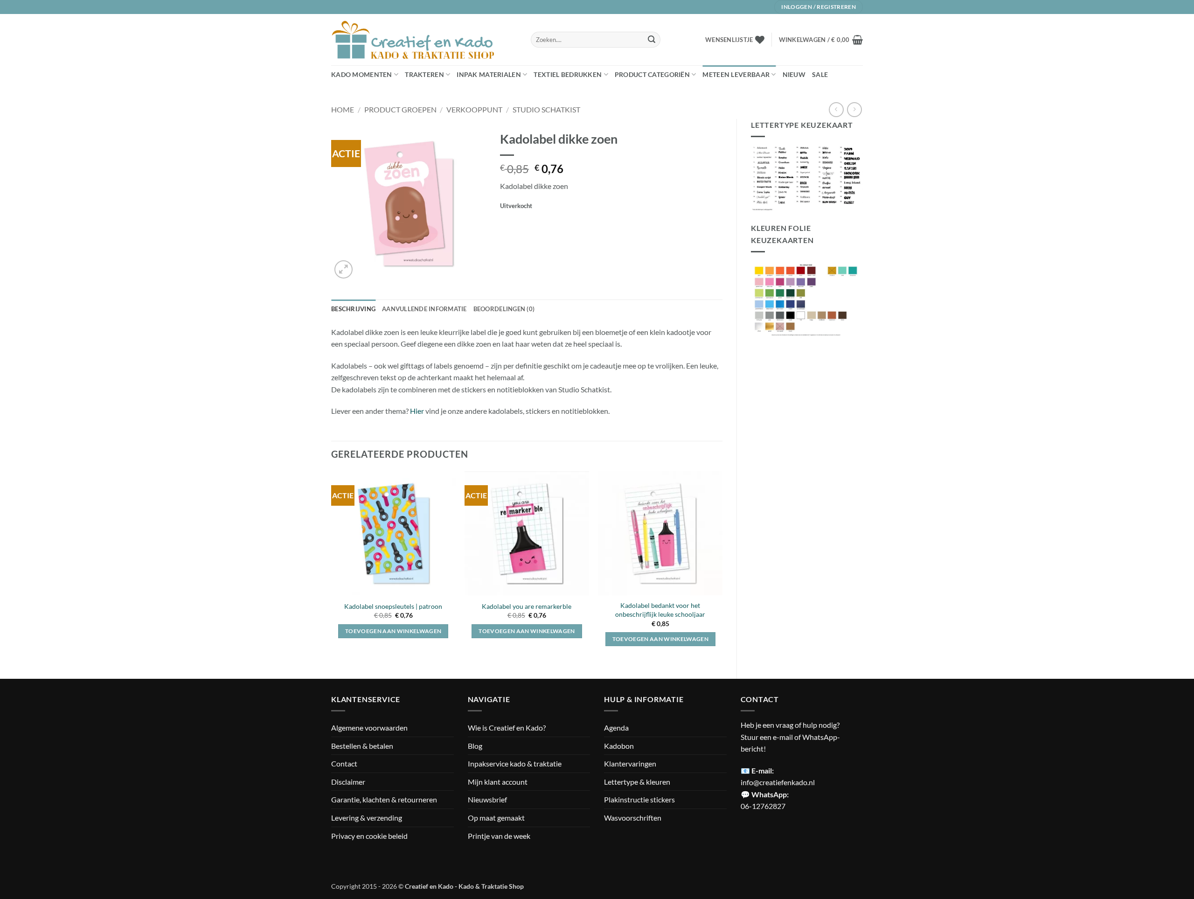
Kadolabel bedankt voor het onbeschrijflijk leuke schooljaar (660, 609)
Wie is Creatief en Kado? (507, 727)
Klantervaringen (630, 763)
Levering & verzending (366, 817)
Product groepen (400, 109)
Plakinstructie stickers (639, 799)
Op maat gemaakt (496, 817)
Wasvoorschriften (632, 817)
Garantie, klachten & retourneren (384, 799)
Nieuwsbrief (487, 799)
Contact (344, 763)
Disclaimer (348, 781)
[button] (821, 39)
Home (342, 109)
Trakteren (424, 74)
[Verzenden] (651, 40)
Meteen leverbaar (736, 74)
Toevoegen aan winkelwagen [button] (393, 631)
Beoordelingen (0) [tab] (504, 309)
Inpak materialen (489, 74)
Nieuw (794, 74)
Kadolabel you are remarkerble (526, 606)
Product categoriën (652, 74)
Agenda (616, 727)
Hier (417, 410)
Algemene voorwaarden (369, 727)
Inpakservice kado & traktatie (515, 763)
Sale (820, 74)
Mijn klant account (498, 781)
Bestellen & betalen (362, 745)
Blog (475, 745)
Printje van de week (499, 835)
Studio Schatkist (546, 109)
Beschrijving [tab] (353, 309)
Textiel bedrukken (568, 74)
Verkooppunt (474, 109)
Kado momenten (361, 74)
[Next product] (836, 109)
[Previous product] (854, 109)
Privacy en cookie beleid (369, 835)
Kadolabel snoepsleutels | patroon (393, 606)
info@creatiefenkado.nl (778, 782)
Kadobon (619, 745)
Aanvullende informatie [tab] (424, 309)
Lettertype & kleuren (637, 781)
